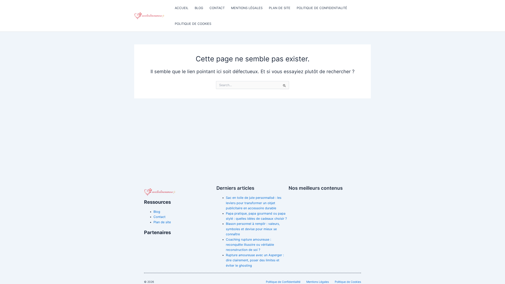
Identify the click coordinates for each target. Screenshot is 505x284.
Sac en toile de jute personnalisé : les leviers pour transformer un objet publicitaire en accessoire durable (253, 203)
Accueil (181, 8)
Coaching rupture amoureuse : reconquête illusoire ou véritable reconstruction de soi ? (250, 244)
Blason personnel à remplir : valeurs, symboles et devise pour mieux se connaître (253, 229)
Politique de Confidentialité (322, 8)
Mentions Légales (247, 8)
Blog (199, 8)
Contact (217, 8)
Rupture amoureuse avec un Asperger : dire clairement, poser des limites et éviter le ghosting (255, 260)
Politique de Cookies (193, 24)
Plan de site (279, 8)
